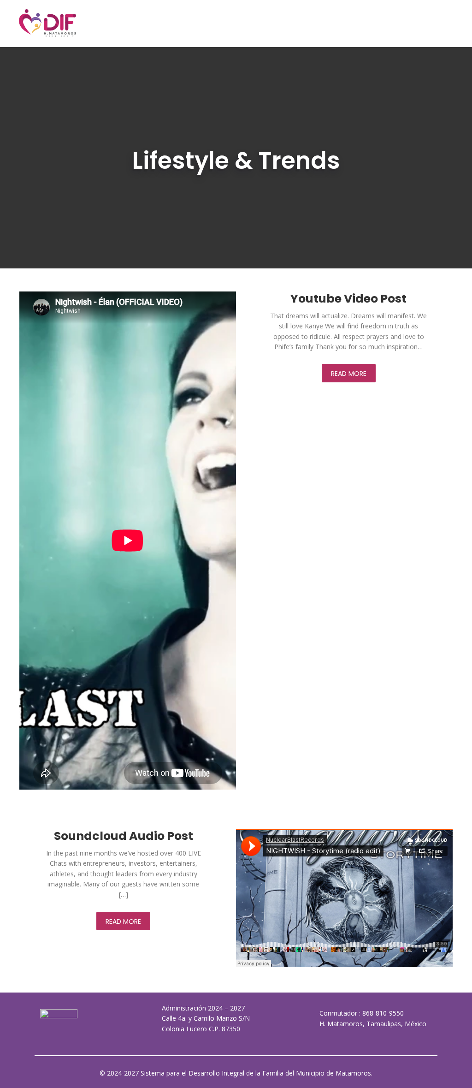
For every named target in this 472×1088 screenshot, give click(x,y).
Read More (348, 373)
